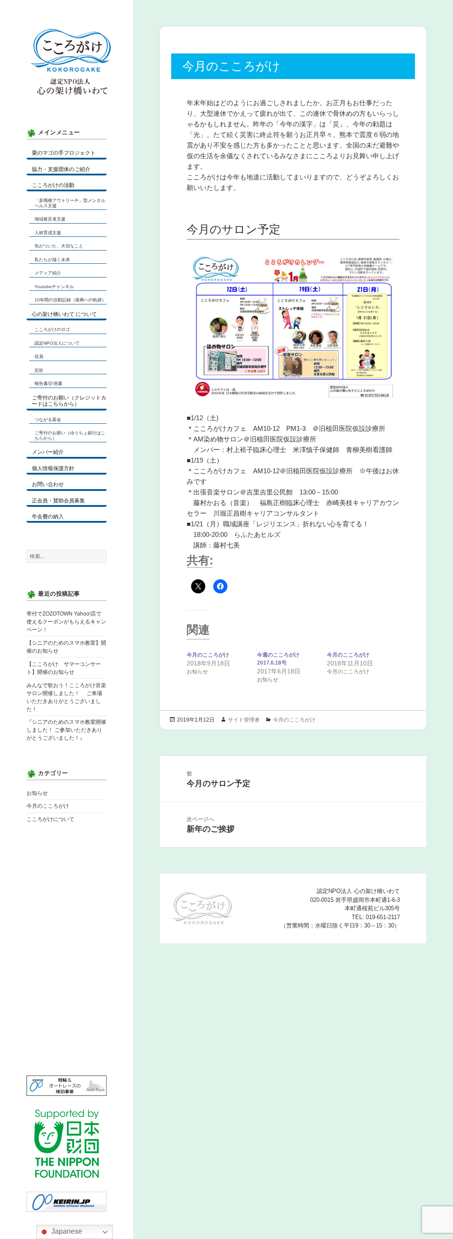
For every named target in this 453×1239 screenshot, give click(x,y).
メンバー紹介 (48, 452)
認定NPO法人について (57, 343)
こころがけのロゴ (52, 329)
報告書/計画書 (48, 383)
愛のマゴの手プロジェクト (64, 153)
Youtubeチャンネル (54, 286)
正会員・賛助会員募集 (58, 501)
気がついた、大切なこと (59, 245)
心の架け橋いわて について (64, 314)
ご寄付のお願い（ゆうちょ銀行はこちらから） (70, 435)
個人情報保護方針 (53, 468)
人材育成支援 (48, 232)
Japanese (66, 1231)
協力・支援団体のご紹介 (61, 169)
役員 (39, 356)
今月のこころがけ (48, 806)
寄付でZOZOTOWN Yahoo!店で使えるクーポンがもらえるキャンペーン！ (66, 622)
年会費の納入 (48, 516)
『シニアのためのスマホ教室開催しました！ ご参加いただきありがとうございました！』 (66, 730)
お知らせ (37, 793)
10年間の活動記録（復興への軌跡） (70, 299)
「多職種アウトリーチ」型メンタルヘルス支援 (70, 203)
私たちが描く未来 (52, 259)
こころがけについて (50, 819)
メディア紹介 (48, 272)
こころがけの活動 (53, 185)
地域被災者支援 (50, 219)
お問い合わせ (48, 484)
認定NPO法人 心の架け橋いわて (71, 71)
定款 (39, 370)
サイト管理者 (244, 719)
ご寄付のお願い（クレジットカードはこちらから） (69, 401)
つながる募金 (48, 419)
